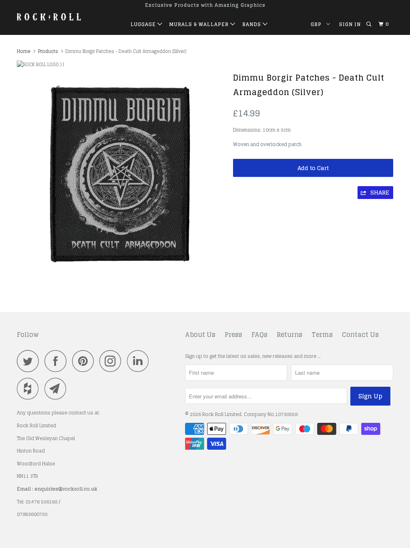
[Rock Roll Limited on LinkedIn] (140, 361)
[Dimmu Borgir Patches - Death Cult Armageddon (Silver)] (121, 173)
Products (48, 51)
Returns (289, 335)
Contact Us (360, 335)
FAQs (259, 335)
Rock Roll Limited (221, 414)
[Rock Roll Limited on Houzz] (30, 389)
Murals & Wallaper (199, 24)
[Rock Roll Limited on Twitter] (30, 361)
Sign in (350, 24)
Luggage (144, 24)
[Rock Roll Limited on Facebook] (57, 361)
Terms (322, 335)
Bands (252, 24)
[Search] (369, 24)
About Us (200, 335)
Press (233, 335)
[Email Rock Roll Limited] (57, 389)
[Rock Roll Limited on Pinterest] (85, 361)
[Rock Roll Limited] (49, 16)
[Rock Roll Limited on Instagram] (112, 361)
